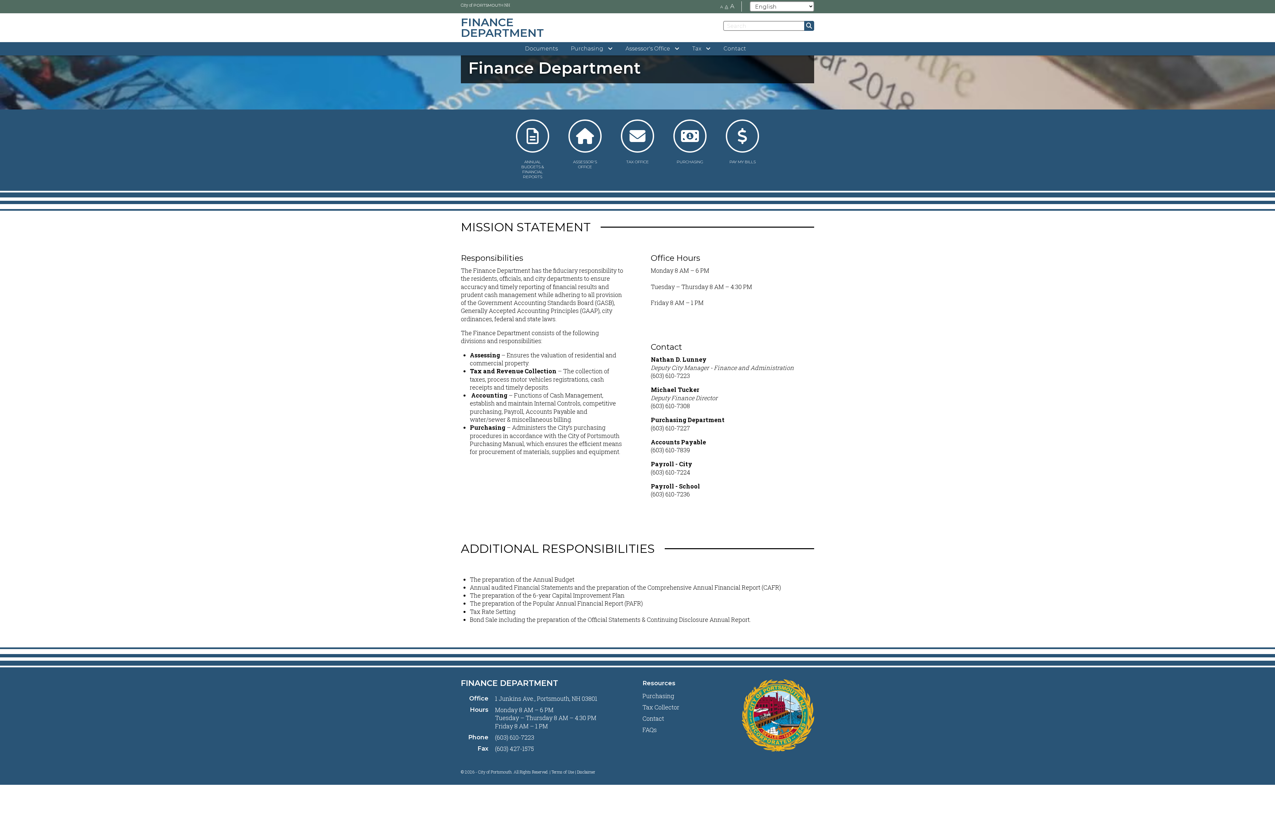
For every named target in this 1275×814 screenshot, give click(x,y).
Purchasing (658, 696)
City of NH (485, 5)
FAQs (649, 730)
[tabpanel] (637, 68)
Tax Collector (660, 707)
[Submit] (809, 26)
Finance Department (509, 683)
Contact (734, 48)
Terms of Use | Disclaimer (573, 772)
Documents (541, 48)
